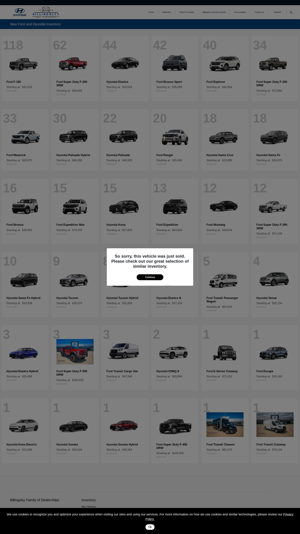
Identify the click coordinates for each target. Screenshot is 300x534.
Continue (150, 277)
